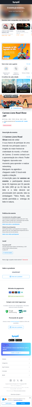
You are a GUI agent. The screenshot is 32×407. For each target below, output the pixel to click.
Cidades (4, 359)
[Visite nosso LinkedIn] (11, 380)
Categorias (5, 363)
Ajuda (3, 375)
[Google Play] (18, 340)
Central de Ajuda (15, 321)
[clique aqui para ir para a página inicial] (16, 2)
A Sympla (4, 371)
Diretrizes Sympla (15, 394)
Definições (8, 403)
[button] (4, 399)
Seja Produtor (5, 367)
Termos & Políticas (17, 400)
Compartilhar (17, 108)
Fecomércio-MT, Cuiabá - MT (16, 122)
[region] (16, 401)
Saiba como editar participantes (10, 234)
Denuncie (25, 259)
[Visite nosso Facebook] (21, 380)
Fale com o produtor (17, 276)
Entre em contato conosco (19, 390)
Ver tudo (28, 64)
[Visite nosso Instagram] (14, 380)
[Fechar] (30, 398)
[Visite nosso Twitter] (18, 380)
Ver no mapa (8, 252)
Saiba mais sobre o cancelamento (11, 224)
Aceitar (23, 403)
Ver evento (16, 15)
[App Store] (12, 340)
